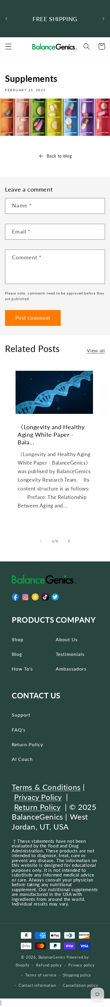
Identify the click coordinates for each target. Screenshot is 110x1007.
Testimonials (70, 654)
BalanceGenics (51, 957)
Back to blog (59, 155)
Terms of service (41, 975)
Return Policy (27, 744)
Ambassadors (71, 668)
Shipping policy (77, 975)
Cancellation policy (80, 985)
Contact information (37, 985)
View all (96, 350)
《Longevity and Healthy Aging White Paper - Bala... (51, 434)
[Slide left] (41, 541)
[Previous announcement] (6, 18)
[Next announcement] (103, 18)
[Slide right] (68, 541)
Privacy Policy (38, 797)
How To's (22, 668)
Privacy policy (81, 965)
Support (21, 714)
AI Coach (22, 759)
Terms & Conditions (46, 787)
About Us (67, 639)
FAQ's (19, 729)
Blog (17, 654)
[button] (8, 46)
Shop (17, 639)
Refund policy (49, 965)
